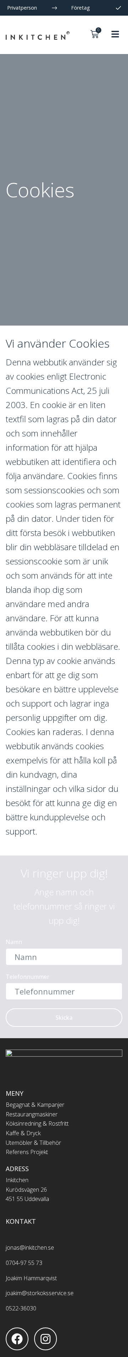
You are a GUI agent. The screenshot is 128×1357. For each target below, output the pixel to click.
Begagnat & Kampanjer (35, 1105)
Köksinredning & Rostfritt (37, 1123)
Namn (14, 942)
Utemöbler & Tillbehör (33, 1143)
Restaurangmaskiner (32, 1114)
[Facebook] (17, 1339)
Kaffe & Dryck (23, 1133)
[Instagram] (45, 1339)
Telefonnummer (27, 977)
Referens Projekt (27, 1152)
